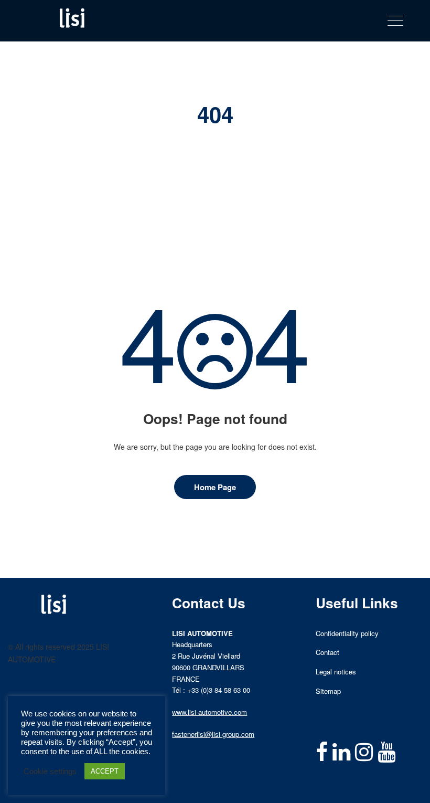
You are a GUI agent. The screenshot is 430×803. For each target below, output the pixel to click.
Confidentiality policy (347, 633)
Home (195, 142)
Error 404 (230, 142)
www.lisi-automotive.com (209, 712)
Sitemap (328, 691)
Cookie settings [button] (50, 771)
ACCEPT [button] (105, 771)
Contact (327, 652)
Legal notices (336, 672)
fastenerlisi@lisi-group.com (213, 734)
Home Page (215, 487)
